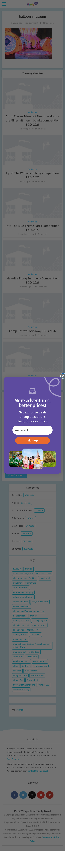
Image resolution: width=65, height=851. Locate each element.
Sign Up (32, 441)
